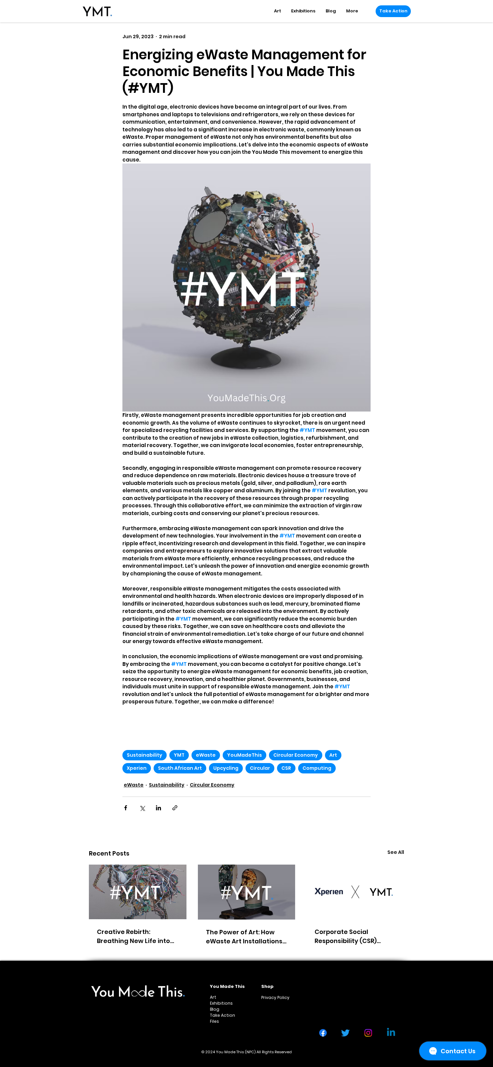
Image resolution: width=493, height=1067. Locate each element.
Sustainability (144, 755)
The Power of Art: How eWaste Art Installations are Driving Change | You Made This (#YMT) (245, 937)
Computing (317, 768)
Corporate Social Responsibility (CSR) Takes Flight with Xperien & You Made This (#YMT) (354, 936)
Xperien (137, 768)
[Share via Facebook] (125, 808)
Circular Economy (295, 755)
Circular (260, 768)
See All (395, 852)
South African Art (180, 768)
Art (333, 755)
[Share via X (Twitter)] (142, 808)
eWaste (206, 755)
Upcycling (225, 768)
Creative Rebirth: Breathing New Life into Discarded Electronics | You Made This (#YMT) (133, 936)
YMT (179, 755)
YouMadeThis (244, 755)
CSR (286, 768)
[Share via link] (175, 808)
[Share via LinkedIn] (158, 808)
